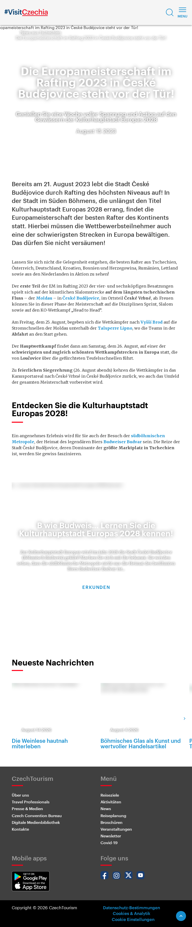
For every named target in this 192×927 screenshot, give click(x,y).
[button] (170, 12)
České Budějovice (80, 298)
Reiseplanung (113, 815)
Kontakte (20, 829)
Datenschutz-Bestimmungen (131, 907)
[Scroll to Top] (181, 916)
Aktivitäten (110, 801)
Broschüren (111, 822)
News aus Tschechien (40, 32)
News (105, 808)
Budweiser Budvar (123, 441)
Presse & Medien (27, 808)
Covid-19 (109, 842)
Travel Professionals (31, 801)
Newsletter (110, 835)
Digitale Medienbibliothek (36, 822)
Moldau (44, 298)
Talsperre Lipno (115, 328)
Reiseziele (109, 795)
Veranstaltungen (116, 829)
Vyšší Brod (151, 322)
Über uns (20, 795)
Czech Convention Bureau (37, 815)
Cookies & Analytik (131, 913)
